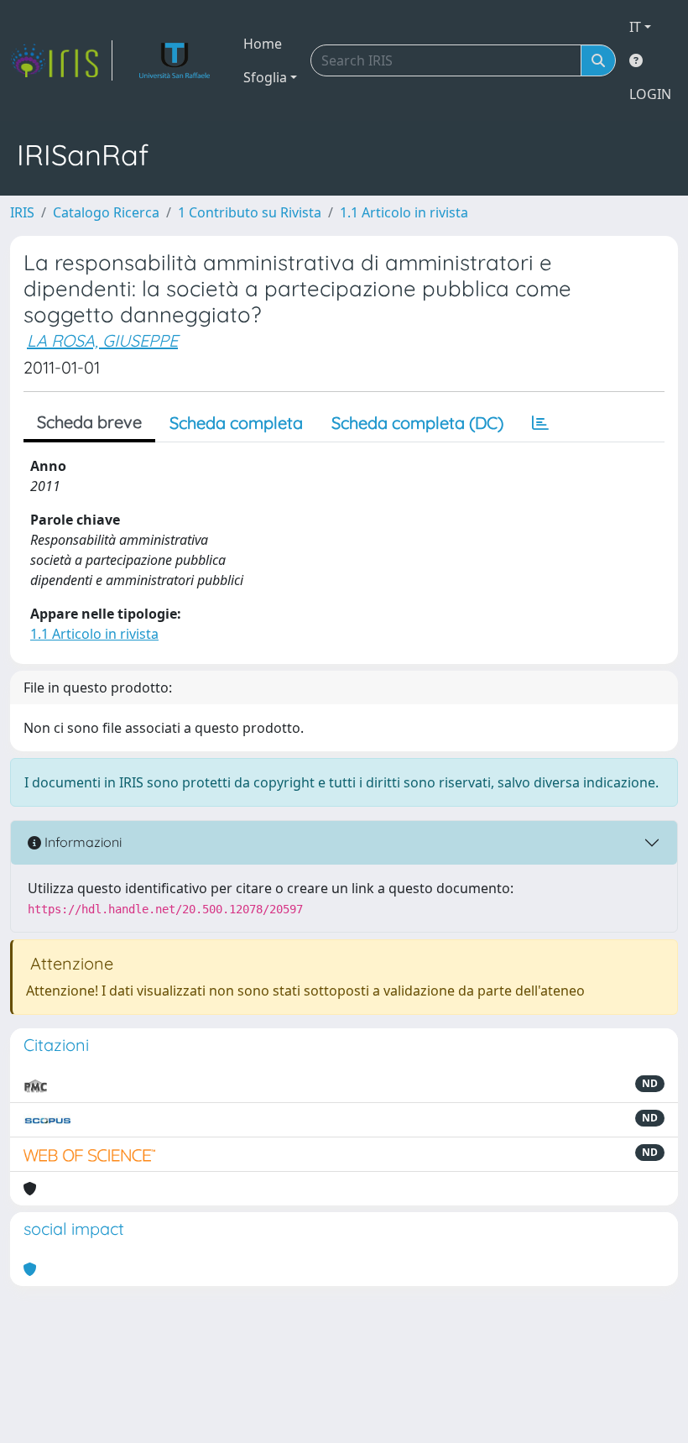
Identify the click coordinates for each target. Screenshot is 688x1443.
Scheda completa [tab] (236, 422)
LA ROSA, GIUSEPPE (102, 340)
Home (262, 43)
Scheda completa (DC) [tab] (417, 422)
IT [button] (635, 27)
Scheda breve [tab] (89, 421)
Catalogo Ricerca (106, 212)
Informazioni (81, 842)
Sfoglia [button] (265, 77)
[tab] (540, 423)
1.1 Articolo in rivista (404, 212)
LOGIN (650, 94)
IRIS (22, 212)
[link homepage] (61, 60)
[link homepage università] (175, 60)
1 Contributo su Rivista (249, 212)
